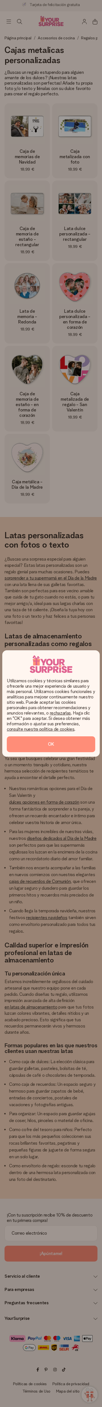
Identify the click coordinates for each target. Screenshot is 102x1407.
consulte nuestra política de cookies (40, 729)
